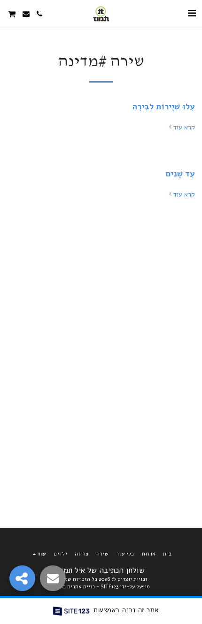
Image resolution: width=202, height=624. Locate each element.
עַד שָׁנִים (180, 173)
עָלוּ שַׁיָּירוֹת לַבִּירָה (163, 106)
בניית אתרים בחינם (74, 586)
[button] (192, 13)
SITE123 (109, 586)
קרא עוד (184, 127)
